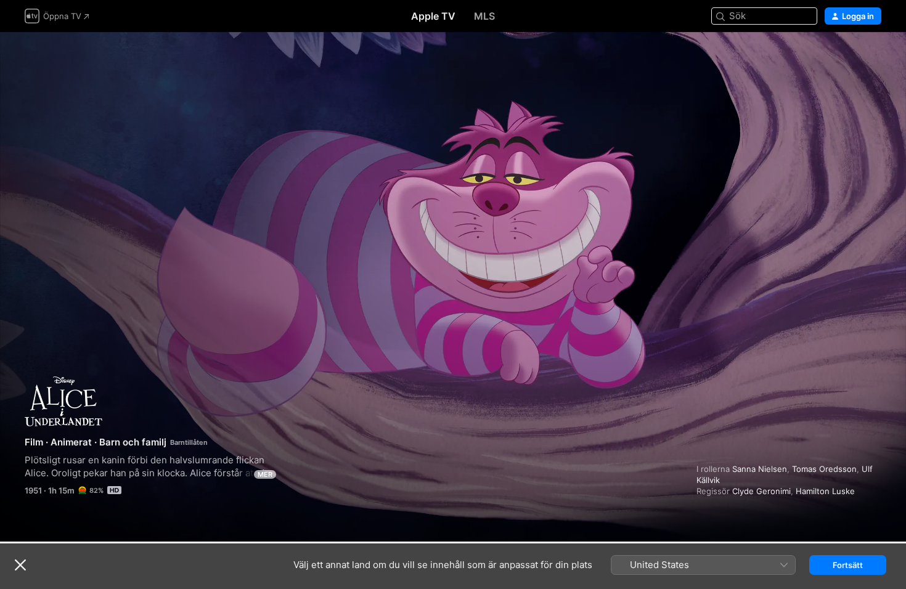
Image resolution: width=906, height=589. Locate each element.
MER (265, 474)
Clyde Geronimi (761, 491)
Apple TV (433, 16)
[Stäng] (20, 565)
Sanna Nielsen (759, 469)
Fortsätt (848, 565)
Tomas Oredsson (824, 469)
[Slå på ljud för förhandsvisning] (872, 56)
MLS (484, 16)
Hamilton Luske (825, 491)
